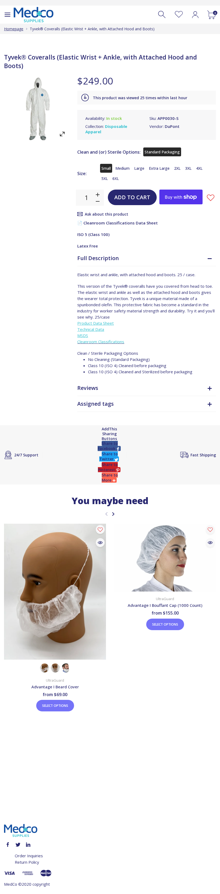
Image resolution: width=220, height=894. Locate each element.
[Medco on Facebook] (8, 844)
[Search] (162, 14)
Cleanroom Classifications (100, 341)
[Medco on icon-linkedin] (28, 844)
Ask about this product (106, 214)
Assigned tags (95, 403)
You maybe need (110, 500)
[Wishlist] (179, 14)
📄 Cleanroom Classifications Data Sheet (117, 223)
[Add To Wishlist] (210, 198)
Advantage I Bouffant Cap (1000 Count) (165, 605)
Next (113, 514)
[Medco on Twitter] (18, 844)
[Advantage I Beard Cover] (55, 592)
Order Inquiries (29, 855)
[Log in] (195, 14)
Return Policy (27, 862)
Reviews (87, 387)
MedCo (10, 884)
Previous (106, 514)
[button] (109, 446)
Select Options (55, 705)
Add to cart (132, 197)
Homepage (13, 28)
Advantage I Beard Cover (55, 686)
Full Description (98, 258)
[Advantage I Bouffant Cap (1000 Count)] (165, 558)
